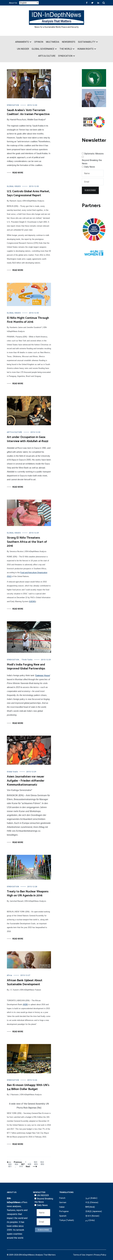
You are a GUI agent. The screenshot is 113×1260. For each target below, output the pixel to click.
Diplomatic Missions (94, 153)
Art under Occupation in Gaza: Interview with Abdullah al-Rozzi (27, 439)
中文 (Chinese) (91, 1202)
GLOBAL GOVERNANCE (43, 49)
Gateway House (42, 675)
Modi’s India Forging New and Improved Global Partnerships (26, 666)
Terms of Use (79, 1255)
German (62, 1202)
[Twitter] (92, 2)
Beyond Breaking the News (92, 162)
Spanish (62, 1216)
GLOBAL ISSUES (14, 186)
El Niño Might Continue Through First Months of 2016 (28, 320)
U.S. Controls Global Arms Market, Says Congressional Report (28, 193)
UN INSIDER (23, 49)
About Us (13, 3)
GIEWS (32, 601)
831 (10, 1166)
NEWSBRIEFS (68, 42)
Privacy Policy (100, 1255)
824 (42, 1162)
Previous (18, 1162)
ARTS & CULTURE (46, 56)
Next (28, 1166)
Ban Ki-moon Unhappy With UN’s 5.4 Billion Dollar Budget (28, 1087)
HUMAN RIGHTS (85, 49)
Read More (17, 173)
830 (43, 1164)
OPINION (38, 42)
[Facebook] (86, 2)
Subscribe (90, 190)
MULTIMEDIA (52, 42)
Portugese (64, 1211)
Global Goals (12, 772)
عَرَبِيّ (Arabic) (91, 1198)
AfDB (25, 1004)
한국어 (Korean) (92, 1216)
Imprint (89, 1255)
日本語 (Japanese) (93, 1211)
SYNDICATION (65, 56)
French (62, 1198)
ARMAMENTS (22, 42)
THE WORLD (66, 49)
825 (10, 1164)
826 (17, 1164)
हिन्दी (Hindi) (90, 1207)
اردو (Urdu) (90, 1220)
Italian (62, 1207)
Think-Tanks (27, 660)
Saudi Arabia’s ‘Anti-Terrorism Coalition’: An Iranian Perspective (28, 112)
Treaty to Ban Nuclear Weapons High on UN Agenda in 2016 (27, 893)
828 (30, 1164)
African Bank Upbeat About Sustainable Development (24, 982)
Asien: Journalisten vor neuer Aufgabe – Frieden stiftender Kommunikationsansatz (25, 780)
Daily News (89, 167)
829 (36, 1164)
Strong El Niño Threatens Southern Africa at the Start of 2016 (27, 541)
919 (21, 1166)
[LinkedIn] (98, 2)
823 (36, 1162)
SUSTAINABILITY (86, 42)
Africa (9, 975)
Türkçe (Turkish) (66, 1220)
